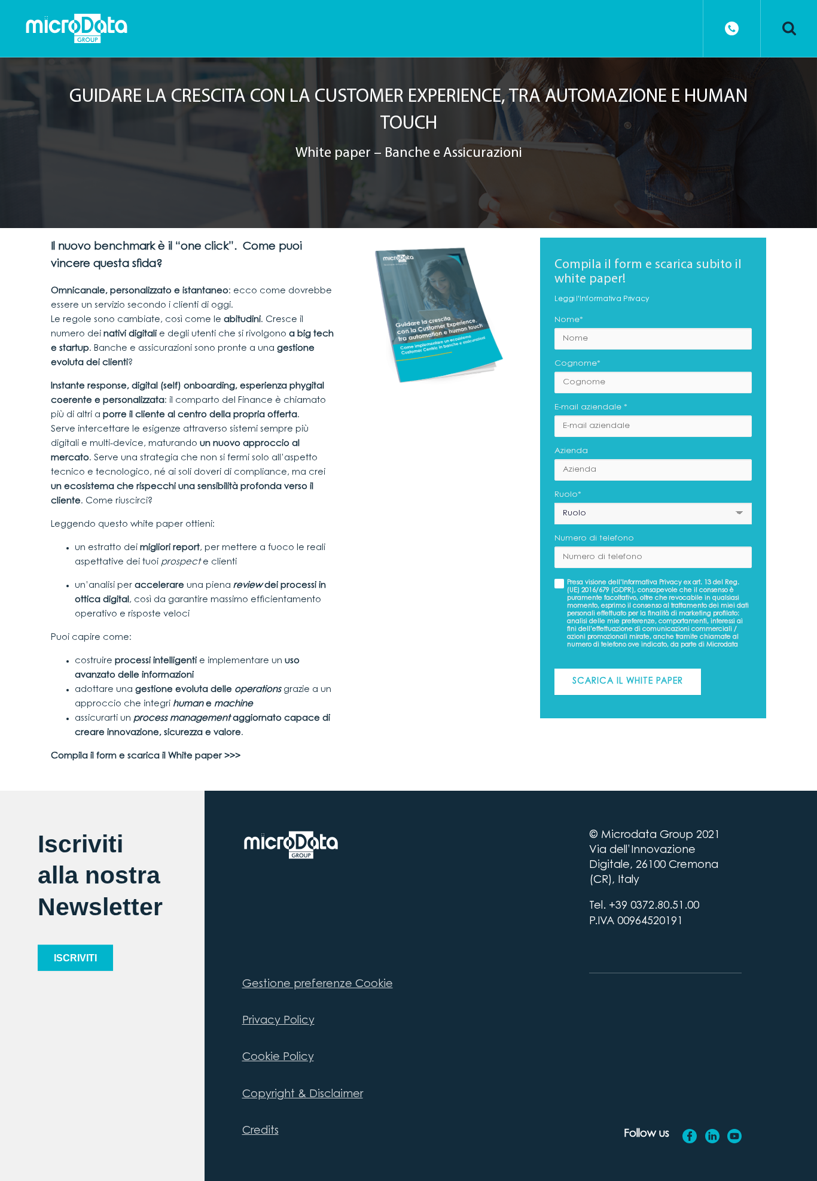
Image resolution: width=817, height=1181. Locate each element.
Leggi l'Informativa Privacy (601, 299)
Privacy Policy (278, 1021)
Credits (260, 1131)
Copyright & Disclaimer (302, 1094)
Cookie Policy (278, 1057)
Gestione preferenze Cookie (317, 984)
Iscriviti (75, 958)
